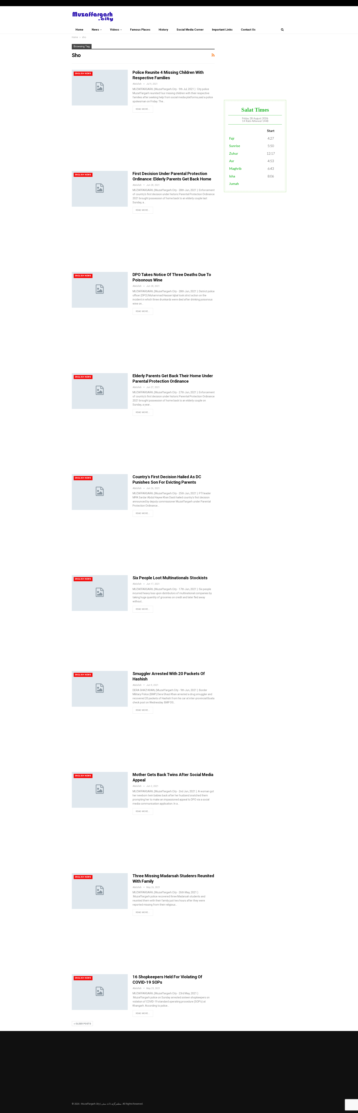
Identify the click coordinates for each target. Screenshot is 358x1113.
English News (83, 73)
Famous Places (140, 29)
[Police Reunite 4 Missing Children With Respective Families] (100, 87)
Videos (114, 29)
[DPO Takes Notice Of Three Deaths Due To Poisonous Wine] (100, 290)
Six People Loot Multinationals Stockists (170, 578)
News (95, 29)
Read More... (143, 109)
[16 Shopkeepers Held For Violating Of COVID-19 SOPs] (100, 992)
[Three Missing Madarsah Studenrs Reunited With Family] (100, 891)
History (163, 29)
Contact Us (248, 29)
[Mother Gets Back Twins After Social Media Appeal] (100, 790)
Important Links (222, 29)
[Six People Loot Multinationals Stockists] (100, 593)
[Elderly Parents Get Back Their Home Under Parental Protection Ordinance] (100, 391)
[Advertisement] (143, 143)
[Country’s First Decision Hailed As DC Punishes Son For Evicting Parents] (100, 492)
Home (79, 29)
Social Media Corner (190, 29)
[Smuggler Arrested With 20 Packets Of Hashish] (100, 689)
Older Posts (83, 1023)
